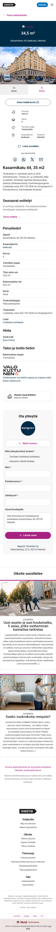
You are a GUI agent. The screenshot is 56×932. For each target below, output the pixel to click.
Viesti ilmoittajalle (14, 509)
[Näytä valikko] (52, 5)
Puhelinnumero (13, 481)
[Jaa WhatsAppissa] (23, 159)
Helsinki (41, 137)
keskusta (25, 137)
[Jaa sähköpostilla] (41, 159)
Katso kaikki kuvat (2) (28, 102)
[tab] (14, 89)
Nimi (8, 467)
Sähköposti (11, 495)
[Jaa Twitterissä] (32, 159)
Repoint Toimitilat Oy (28, 546)
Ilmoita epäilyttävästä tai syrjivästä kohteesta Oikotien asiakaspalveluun (28, 769)
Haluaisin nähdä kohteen (22, 461)
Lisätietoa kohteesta (13, 322)
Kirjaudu (42, 5)
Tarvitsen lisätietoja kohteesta (24, 456)
